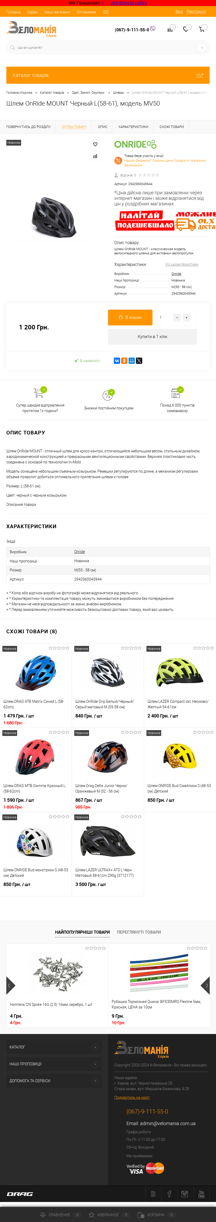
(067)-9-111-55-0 (132, 30)
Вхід (179, 11)
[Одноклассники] (124, 361)
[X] (139, 361)
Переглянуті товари (139, 932)
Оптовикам (86, 12)
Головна (13, 12)
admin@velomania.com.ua (168, 1123)
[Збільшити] (54, 218)
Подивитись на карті (132, 1097)
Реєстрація (196, 11)
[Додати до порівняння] (95, 156)
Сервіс (32, 12)
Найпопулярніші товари (82, 932)
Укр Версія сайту (129, 3)
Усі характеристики (181, 264)
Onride (176, 274)
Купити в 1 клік (152, 336)
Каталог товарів (30, 75)
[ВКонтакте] (117, 361)
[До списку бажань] (95, 144)
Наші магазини (57, 12)
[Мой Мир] (132, 361)
